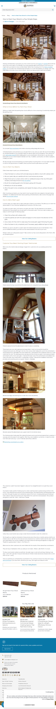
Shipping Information (7, 685)
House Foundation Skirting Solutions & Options (8, 623)
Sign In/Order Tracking (7, 681)
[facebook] (8, 675)
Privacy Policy (50, 699)
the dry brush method (12, 196)
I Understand (29, 705)
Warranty (4, 688)
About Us (4, 679)
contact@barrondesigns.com (11, 659)
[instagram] (5, 675)
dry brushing (26, 180)
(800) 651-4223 (8, 655)
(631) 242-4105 (8, 656)
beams (40, 63)
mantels (45, 63)
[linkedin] (12, 675)
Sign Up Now (7, 648)
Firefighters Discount (23, 683)
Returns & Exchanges (7, 683)
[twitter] (10, 675)
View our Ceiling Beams (29, 238)
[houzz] (19, 675)
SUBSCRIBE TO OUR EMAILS (28, 0)
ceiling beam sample (10, 155)
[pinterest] (3, 675)
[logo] (28, 5)
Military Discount (22, 681)
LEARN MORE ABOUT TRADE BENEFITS (28, 2)
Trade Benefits (21, 679)
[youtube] (15, 675)
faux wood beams (14, 148)
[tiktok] (17, 675)
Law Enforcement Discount (24, 685)
